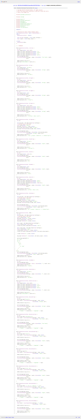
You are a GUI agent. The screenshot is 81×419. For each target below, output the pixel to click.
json (79, 417)
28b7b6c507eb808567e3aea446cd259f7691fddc (29, 5)
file (36, 8)
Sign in (79, 1)
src (42, 5)
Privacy (9, 417)
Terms (13, 417)
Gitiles (7, 417)
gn (14, 5)
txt (76, 417)
